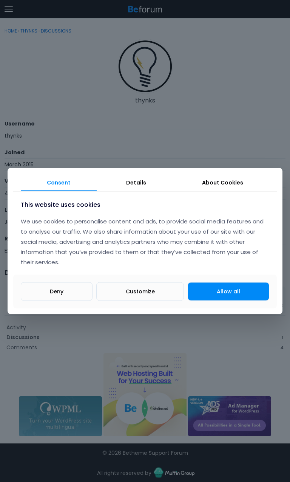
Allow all (228, 291)
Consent (59, 182)
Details (136, 182)
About (222, 182)
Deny (56, 291)
